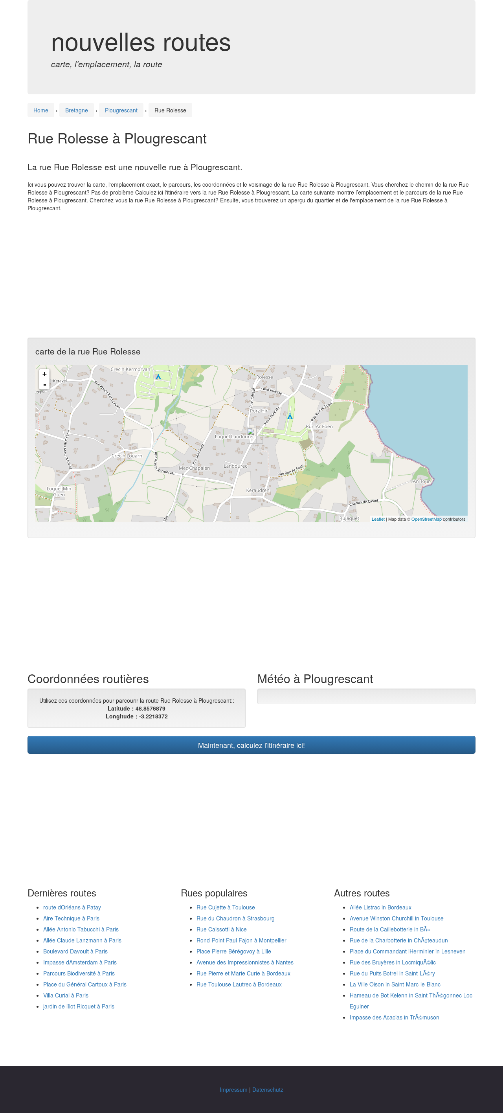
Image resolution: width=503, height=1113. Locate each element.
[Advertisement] (251, 275)
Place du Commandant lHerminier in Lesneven (408, 951)
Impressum (234, 1089)
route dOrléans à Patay (72, 907)
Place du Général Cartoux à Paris (85, 984)
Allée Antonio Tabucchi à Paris (81, 929)
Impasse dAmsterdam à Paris (80, 962)
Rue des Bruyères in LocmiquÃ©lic (393, 962)
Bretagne (76, 110)
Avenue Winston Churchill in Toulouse (397, 918)
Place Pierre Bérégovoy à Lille (233, 951)
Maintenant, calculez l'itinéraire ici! (251, 745)
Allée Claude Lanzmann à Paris (82, 940)
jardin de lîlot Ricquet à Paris (78, 1006)
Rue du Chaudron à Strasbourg (235, 918)
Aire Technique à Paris (71, 918)
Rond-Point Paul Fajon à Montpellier (241, 940)
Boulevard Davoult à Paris (75, 951)
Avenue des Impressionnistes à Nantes (245, 962)
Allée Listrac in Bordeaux (380, 907)
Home (40, 110)
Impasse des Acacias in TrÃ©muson (394, 1017)
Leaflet (378, 519)
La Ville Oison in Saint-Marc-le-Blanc (395, 984)
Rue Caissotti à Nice (221, 929)
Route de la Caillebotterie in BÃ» (390, 929)
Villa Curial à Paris (65, 995)
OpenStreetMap (426, 519)
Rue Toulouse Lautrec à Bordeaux (239, 984)
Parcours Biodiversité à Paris (79, 973)
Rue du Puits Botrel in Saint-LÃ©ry (392, 973)
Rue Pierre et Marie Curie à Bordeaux (243, 973)
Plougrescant (121, 110)
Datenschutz (267, 1089)
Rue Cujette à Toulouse (225, 907)
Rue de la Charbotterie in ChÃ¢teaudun (399, 940)
